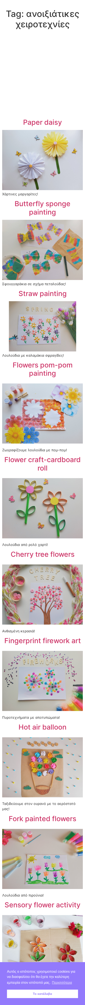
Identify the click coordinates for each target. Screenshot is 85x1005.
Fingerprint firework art (42, 640)
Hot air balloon (42, 727)
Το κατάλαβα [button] (42, 993)
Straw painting (43, 293)
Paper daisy (42, 122)
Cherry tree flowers (43, 554)
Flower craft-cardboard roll (42, 463)
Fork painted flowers (42, 818)
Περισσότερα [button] (62, 982)
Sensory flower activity (42, 905)
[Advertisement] (42, 74)
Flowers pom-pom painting (43, 369)
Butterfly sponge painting (42, 207)
